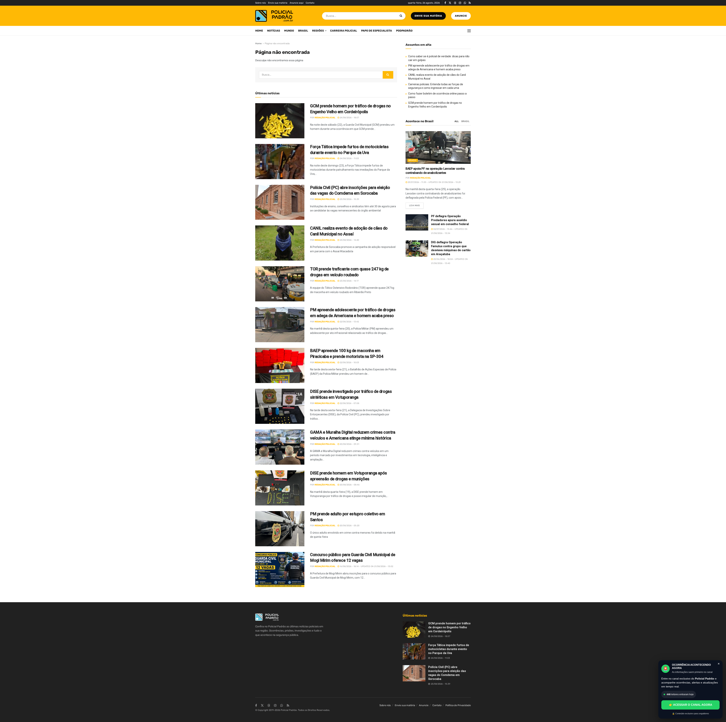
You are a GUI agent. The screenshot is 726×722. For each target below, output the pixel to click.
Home (259, 30)
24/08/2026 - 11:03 (349, 158)
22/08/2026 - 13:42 (349, 321)
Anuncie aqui (296, 3)
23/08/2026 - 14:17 (349, 281)
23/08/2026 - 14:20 (349, 240)
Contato (310, 3)
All (457, 121)
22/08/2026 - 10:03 (349, 362)
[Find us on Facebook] (445, 3)
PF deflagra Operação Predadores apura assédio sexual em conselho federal (450, 220)
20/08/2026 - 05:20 (349, 525)
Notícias (273, 30)
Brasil (303, 30)
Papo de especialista (376, 30)
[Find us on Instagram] (460, 3)
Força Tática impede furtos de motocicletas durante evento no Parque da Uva (448, 649)
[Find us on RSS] (470, 3)
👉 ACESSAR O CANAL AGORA (690, 704)
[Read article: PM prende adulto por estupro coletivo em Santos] (279, 528)
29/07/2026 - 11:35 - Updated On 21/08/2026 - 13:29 (434, 182)
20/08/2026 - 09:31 (349, 444)
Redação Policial (325, 117)
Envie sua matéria (277, 3)
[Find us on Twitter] (450, 3)
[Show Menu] (469, 30)
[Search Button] (402, 16)
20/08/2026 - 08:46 (349, 485)
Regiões (318, 30)
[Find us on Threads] (455, 3)
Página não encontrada (277, 43)
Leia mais (416, 205)
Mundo (289, 30)
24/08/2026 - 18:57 (349, 117)
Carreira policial (343, 30)
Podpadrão (404, 30)
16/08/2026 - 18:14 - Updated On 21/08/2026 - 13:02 (366, 566)
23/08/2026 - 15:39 (349, 199)
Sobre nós (260, 3)
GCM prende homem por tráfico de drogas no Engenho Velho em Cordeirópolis (449, 627)
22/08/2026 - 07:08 (349, 403)
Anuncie (461, 15)
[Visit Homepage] (274, 16)
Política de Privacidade (458, 705)
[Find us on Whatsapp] (465, 3)
